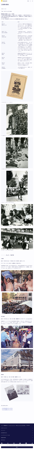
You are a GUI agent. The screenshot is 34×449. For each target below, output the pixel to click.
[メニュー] (32, 1)
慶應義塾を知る (6, 425)
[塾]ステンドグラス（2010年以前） (21, 425)
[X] (8, 443)
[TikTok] (32, 443)
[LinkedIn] (26, 443)
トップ (2, 425)
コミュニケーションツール (11, 425)
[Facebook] (2, 443)
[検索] (30, 1)
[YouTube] (20, 443)
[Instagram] (14, 443)
